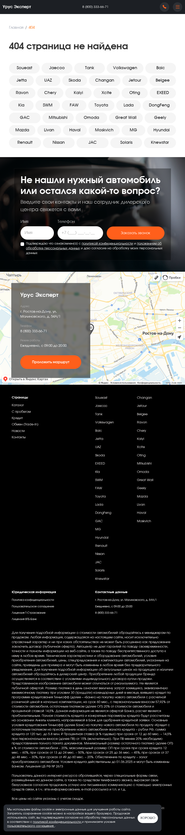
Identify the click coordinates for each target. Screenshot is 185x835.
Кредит (17, 418)
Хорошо (147, 818)
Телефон (66, 222)
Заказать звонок (135, 233)
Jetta (21, 80)
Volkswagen (125, 68)
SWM (48, 105)
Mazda (22, 130)
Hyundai (161, 130)
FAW (74, 105)
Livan (49, 130)
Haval (75, 130)
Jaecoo (57, 68)
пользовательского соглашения (31, 826)
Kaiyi (78, 93)
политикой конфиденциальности (107, 243)
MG (133, 130)
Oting (134, 93)
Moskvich (104, 130)
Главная (16, 27)
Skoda (75, 80)
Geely (160, 118)
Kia (21, 105)
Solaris (126, 143)
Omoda (91, 118)
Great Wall (125, 118)
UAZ (48, 80)
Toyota (101, 105)
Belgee (163, 80)
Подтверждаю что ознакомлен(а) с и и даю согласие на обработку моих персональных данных (94, 248)
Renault (24, 143)
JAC (92, 143)
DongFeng (159, 105)
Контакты (19, 437)
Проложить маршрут (50, 362)
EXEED (163, 93)
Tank (89, 68)
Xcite (107, 93)
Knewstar (160, 143)
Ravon (22, 93)
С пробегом (21, 411)
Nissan (59, 143)
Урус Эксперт (17, 7)
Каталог (18, 405)
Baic (160, 68)
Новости (18, 431)
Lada (129, 105)
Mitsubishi (58, 118)
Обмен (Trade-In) (25, 424)
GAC (25, 118)
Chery (50, 93)
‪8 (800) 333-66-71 (95, 7)
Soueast (24, 68)
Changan (104, 80)
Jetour (135, 80)
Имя (24, 222)
